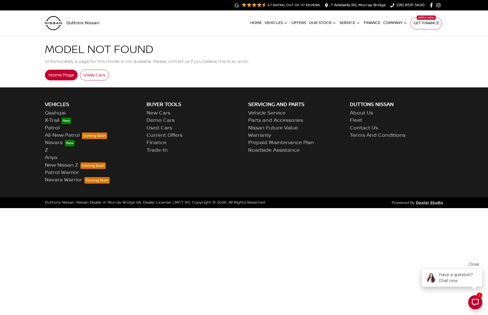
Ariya (51, 158)
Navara (54, 143)
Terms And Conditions (378, 135)
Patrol (52, 128)
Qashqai (55, 113)
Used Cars (159, 128)
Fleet (356, 120)
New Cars (158, 113)
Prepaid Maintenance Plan (281, 143)
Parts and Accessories (275, 120)
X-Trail (52, 120)
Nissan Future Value (273, 128)
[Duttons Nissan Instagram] (439, 5)
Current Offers (164, 135)
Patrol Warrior (62, 172)
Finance (372, 23)
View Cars (94, 75)
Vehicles (274, 23)
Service (347, 23)
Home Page (61, 75)
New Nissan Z (61, 165)
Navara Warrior (63, 180)
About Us (361, 113)
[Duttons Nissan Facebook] (432, 5)
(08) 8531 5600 (410, 5)
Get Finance (426, 23)
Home (256, 23)
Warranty (259, 135)
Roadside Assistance (274, 150)
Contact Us (364, 128)
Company (392, 23)
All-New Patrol (62, 135)
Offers (298, 23)
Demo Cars (161, 120)
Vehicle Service (267, 113)
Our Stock (320, 23)
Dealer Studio (429, 202)
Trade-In (157, 150)
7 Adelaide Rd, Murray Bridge (358, 5)
